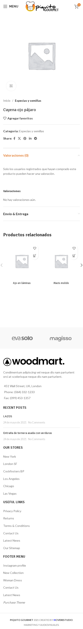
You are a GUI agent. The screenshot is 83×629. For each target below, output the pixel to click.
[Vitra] (22, 338)
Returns (8, 518)
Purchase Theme (14, 602)
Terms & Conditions (16, 526)
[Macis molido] (61, 261)
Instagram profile (14, 565)
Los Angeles (11, 479)
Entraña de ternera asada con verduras (27, 433)
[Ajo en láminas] (21, 261)
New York (9, 456)
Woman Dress (12, 580)
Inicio (6, 100)
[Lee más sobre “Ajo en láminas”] (34, 256)
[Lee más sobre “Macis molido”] (74, 256)
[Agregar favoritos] (34, 248)
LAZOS (7, 416)
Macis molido (61, 283)
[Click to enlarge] (11, 86)
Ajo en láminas (22, 283)
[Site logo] (41, 6)
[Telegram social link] (35, 138)
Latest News (11, 540)
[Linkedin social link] (30, 138)
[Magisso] (61, 338)
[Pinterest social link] (25, 138)
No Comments (36, 422)
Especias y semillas (28, 100)
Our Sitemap (11, 548)
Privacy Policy (12, 511)
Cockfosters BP (13, 471)
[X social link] (19, 138)
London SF (10, 464)
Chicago (8, 486)
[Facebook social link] (14, 138)
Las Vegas (10, 493)
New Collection (13, 573)
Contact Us (11, 533)
